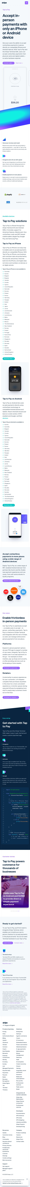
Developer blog (20, 1126)
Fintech (18, 1066)
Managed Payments (8, 1068)
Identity (5, 1059)
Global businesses (21, 1047)
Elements (5, 1053)
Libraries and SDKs (21, 1122)
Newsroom (19, 1137)
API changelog (20, 1120)
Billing (4, 1038)
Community (6, 1139)
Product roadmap (21, 1132)
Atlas (4, 1033)
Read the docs (8, 358)
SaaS (17, 1059)
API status (19, 1118)
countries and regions (15, 1003)
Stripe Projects (20, 1124)
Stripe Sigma (6, 1083)
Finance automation (21, 1044)
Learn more (7, 943)
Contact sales (8, 63)
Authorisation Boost (8, 1036)
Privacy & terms (7, 1145)
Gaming (18, 1068)
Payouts (5, 1075)
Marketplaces (20, 1051)
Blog (4, 1137)
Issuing (4, 1064)
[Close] (27, 1179)
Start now (19, 63)
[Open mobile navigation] (26, 2)
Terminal (5, 1087)
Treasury (5, 1090)
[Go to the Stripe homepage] (4, 1023)
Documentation (20, 1113)
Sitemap (5, 1155)
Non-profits (19, 1080)
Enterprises (19, 1031)
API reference (20, 1115)
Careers (18, 1135)
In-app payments (21, 1049)
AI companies (20, 1062)
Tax (4, 1085)
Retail (17, 1089)
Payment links (6, 1070)
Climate (5, 1044)
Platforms (19, 1057)
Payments (5, 1072)
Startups (18, 1033)
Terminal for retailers (10, 697)
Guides (4, 1132)
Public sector (20, 1087)
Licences (5, 1153)
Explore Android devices (11, 580)
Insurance (19, 1074)
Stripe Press (19, 1139)
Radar (4, 1077)
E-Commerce (20, 1040)
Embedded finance (21, 1042)
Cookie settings (7, 1158)
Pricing (4, 1031)
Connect (5, 1047)
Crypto (4, 1049)
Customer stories (7, 1135)
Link (4, 1066)
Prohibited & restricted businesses (6, 1149)
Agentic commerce (21, 1036)
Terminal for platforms (10, 668)
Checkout (5, 1042)
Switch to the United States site (12, 1183)
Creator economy (21, 1064)
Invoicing (5, 1062)
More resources (7, 1160)
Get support (6, 1166)
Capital (4, 1040)
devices (5, 418)
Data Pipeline (6, 1051)
